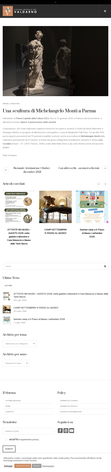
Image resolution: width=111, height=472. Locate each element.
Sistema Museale (13, 394)
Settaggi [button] (8, 466)
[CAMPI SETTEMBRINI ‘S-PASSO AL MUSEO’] (19, 207)
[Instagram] (65, 423)
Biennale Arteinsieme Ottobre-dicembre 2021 (32, 170)
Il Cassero (12, 155)
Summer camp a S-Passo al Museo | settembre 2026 (55, 233)
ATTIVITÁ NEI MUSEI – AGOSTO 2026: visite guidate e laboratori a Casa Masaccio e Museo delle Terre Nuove (61, 288)
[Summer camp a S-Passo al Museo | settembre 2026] (55, 207)
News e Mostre (11, 103)
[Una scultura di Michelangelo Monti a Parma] (55, 60)
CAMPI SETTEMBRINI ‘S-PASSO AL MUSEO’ (36, 300)
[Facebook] (60, 423)
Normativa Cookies (69, 394)
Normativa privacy (69, 399)
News (8, 399)
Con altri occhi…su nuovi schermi (78, 168)
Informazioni (48, 466)
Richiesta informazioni (71, 405)
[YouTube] (71, 423)
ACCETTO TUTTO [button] (23, 466)
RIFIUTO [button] (36, 466)
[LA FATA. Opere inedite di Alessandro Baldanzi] (92, 207)
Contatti (10, 405)
